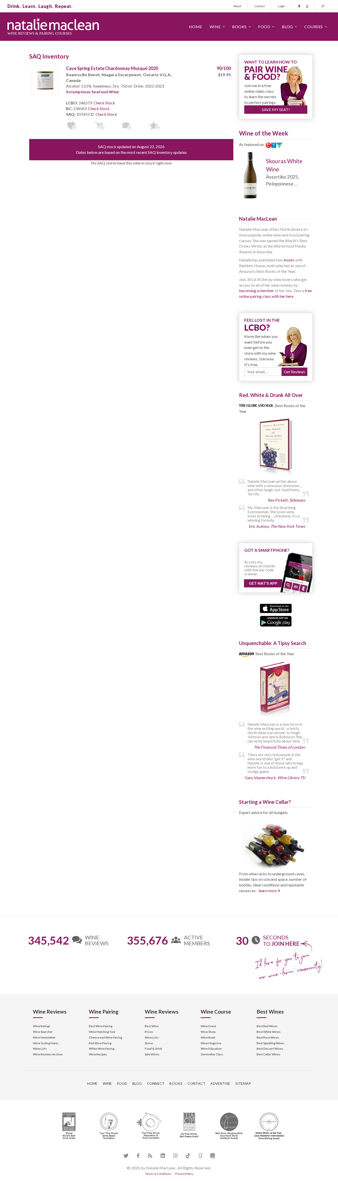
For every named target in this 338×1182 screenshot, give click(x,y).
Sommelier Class (212, 1054)
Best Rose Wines (268, 1037)
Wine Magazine (211, 1043)
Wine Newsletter (44, 1037)
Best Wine (152, 1026)
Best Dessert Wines (270, 1048)
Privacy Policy (184, 1174)
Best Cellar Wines (268, 1054)
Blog (287, 26)
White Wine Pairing (101, 1048)
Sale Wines (152, 1054)
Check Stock (104, 102)
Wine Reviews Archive (48, 1054)
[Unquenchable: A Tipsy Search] (276, 690)
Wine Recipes (98, 1054)
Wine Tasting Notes (46, 1043)
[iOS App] (276, 607)
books (289, 259)
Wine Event (208, 1026)
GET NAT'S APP (263, 583)
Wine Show (208, 1032)
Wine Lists (40, 1048)
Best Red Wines (267, 1026)
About (237, 6)
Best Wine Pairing (100, 1026)
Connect (156, 1083)
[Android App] (276, 620)
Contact (259, 6)
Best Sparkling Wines (270, 1043)
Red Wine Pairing (100, 1043)
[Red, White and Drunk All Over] (276, 447)
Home (195, 26)
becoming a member (256, 290)
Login (281, 6)
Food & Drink (153, 1048)
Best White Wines (269, 1032)
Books (239, 26)
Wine (215, 26)
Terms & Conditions (158, 1174)
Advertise (220, 1083)
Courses (313, 26)
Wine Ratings (41, 1026)
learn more (267, 890)
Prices (149, 1032)
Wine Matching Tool (102, 1032)
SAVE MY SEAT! (276, 109)
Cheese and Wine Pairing (105, 1037)
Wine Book (208, 1037)
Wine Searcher (43, 1032)
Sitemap (243, 1083)
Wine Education (211, 1048)
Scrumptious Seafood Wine (92, 91)
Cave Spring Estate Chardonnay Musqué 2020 (112, 68)
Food (264, 26)
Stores (149, 1043)
